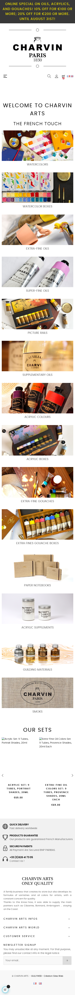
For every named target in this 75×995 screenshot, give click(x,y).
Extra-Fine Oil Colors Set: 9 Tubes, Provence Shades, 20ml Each (56, 792)
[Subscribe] (67, 960)
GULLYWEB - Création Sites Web (47, 976)
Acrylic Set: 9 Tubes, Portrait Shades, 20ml (19, 789)
